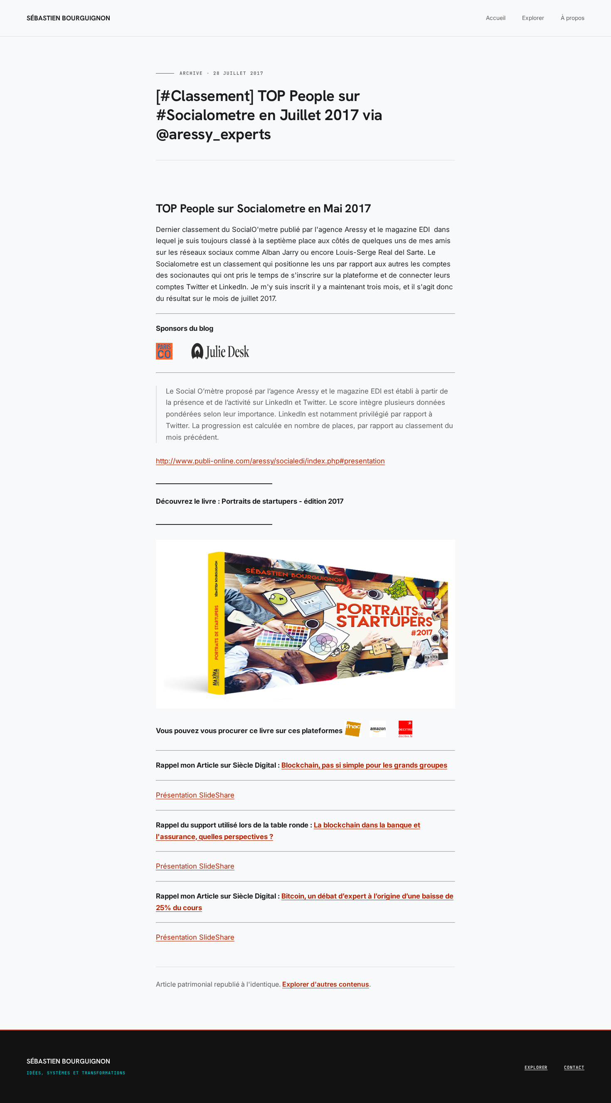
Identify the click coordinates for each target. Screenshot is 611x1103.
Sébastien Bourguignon (68, 18)
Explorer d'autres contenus (325, 984)
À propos (572, 18)
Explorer (533, 18)
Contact (574, 1067)
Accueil (495, 18)
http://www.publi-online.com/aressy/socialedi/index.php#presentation (270, 461)
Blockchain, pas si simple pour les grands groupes (364, 765)
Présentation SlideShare (195, 795)
